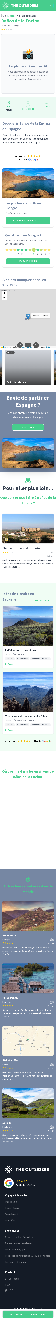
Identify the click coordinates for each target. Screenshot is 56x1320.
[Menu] (51, 5)
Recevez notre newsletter (19, 1243)
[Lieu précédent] (20, 345)
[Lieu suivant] (36, 345)
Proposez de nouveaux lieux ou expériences (27, 1255)
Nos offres (10, 1220)
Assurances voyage (15, 1249)
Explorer (28, 427)
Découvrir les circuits (28, 220)
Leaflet (6, 347)
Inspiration (11, 1201)
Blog (7, 1284)
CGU (34, 1308)
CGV (40, 1308)
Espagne (11, 15)
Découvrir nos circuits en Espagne (28, 1314)
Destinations (12, 1207)
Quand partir (12, 1214)
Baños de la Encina (27, 15)
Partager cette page (15, 1261)
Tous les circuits (44, 600)
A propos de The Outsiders (19, 1237)
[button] (28, 158)
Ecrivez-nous (12, 1278)
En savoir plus (28, 261)
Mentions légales (22, 1308)
